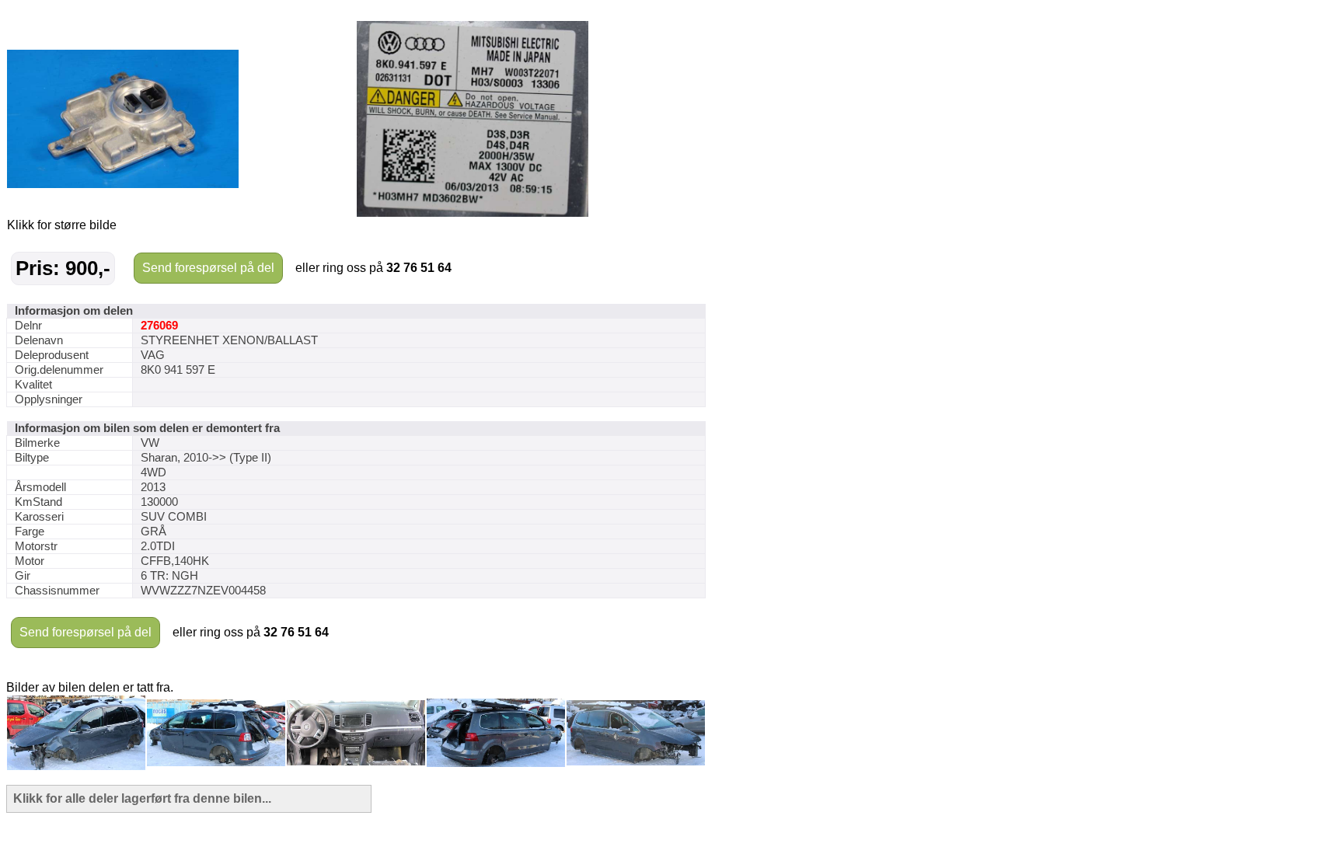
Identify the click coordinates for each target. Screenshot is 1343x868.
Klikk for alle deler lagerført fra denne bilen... (142, 798)
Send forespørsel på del (208, 267)
